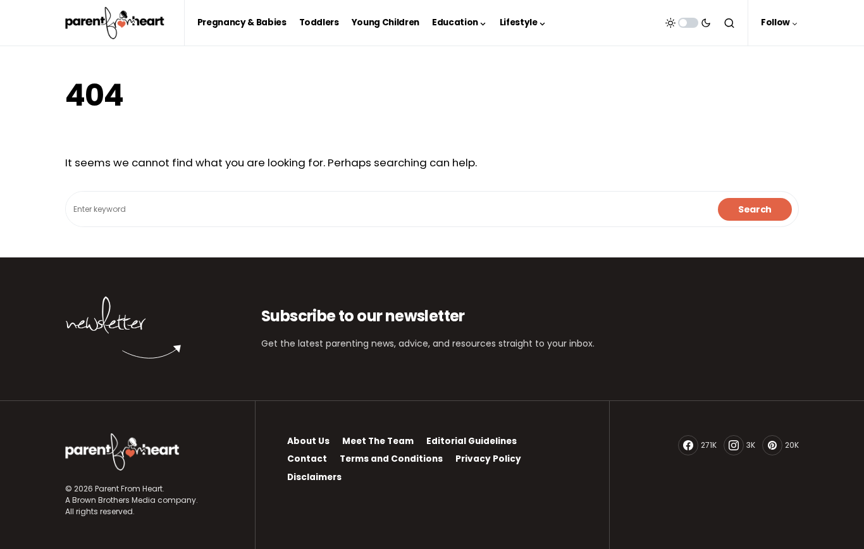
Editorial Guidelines (471, 441)
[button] (688, 23)
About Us (308, 441)
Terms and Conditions (391, 459)
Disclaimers (314, 477)
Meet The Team (378, 441)
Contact (307, 459)
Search (755, 209)
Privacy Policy (488, 459)
